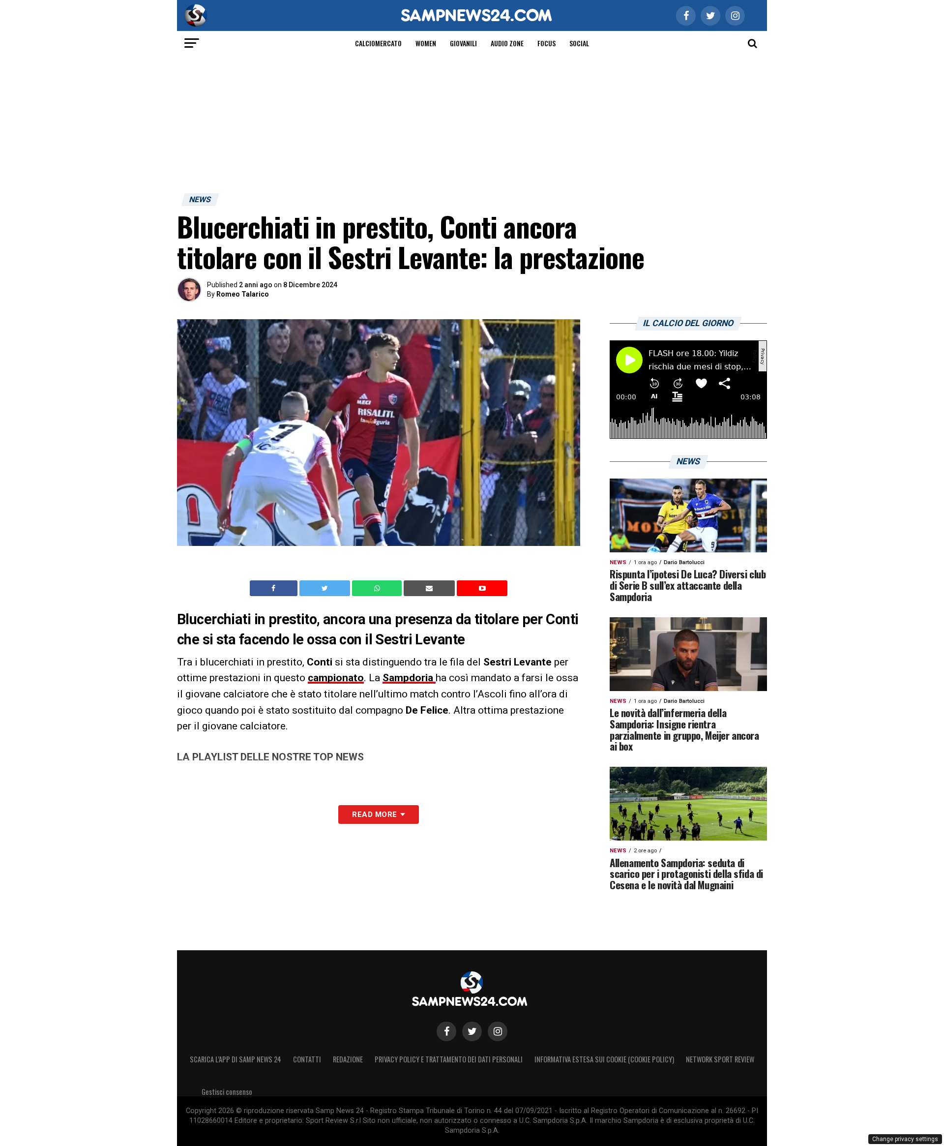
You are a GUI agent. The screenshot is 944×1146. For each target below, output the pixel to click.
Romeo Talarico (242, 294)
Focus (546, 43)
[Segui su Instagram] (497, 1031)
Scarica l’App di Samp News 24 (235, 1059)
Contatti (307, 1059)
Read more (374, 814)
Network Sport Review (720, 1059)
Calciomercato (378, 43)
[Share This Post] (378, 588)
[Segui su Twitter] (472, 1031)
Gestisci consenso (227, 1091)
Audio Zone (507, 43)
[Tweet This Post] (325, 588)
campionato (336, 678)
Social (579, 43)
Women (425, 43)
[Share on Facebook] (275, 588)
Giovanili (463, 43)
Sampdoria (409, 678)
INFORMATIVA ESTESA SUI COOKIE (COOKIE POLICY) (604, 1059)
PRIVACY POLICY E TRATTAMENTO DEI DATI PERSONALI (449, 1059)
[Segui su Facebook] (446, 1031)
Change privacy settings (905, 1139)
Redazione (348, 1059)
